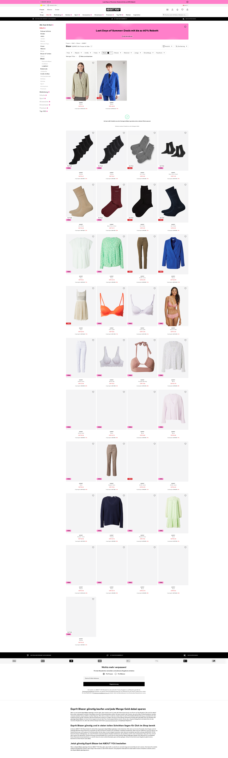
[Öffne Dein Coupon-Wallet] (167, 10)
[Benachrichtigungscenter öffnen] (177, 9)
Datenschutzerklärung (88, 691)
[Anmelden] (172, 10)
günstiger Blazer (150, 730)
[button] (168, 46)
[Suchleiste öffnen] (163, 15)
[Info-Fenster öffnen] (187, 2)
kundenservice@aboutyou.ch (101, 693)
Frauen (42, 9)
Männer (49, 9)
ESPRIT (84, 43)
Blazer (78, 43)
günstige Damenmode (111, 720)
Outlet (43, 5)
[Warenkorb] (187, 10)
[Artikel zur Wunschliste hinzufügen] (93, 63)
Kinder (57, 9)
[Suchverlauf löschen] (187, 14)
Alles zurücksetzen (86, 56)
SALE (73, 43)
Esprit (143, 715)
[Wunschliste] (182, 10)
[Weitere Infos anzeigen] (81, 110)
